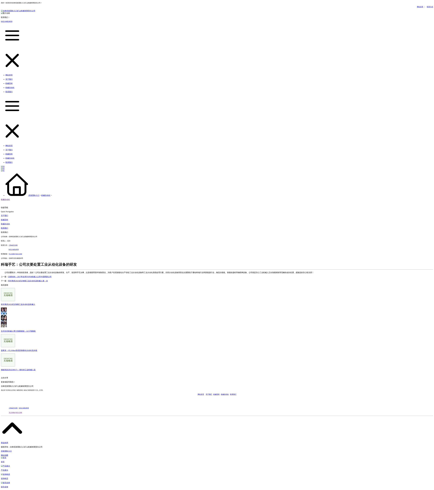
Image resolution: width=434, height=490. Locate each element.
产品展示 (4, 470)
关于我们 (4, 216)
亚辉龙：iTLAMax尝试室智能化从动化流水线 (19, 350)
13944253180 (13, 245)
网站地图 (4, 455)
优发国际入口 (33, 195)
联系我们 (4, 228)
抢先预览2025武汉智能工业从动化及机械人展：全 (28, 281)
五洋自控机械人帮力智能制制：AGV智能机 (18, 331)
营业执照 (4, 443)
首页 (3, 462)
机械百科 (4, 220)
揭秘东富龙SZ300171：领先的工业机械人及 (18, 370)
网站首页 (420, 7)
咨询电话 (4, 478)
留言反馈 (4, 487)
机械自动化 (45, 195)
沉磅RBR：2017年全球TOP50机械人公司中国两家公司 (30, 277)
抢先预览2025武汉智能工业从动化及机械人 (18, 304)
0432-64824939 (6, 21)
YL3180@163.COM (15, 412)
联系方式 (430, 7)
